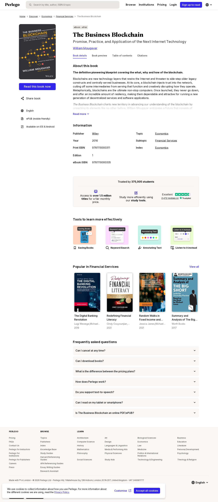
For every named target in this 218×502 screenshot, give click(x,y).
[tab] (80, 56)
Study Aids (110, 459)
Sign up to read (191, 4)
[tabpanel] (136, 114)
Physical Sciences (113, 453)
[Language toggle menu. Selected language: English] (209, 5)
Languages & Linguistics (116, 445)
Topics (43, 438)
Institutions (146, 4)
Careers (12, 463)
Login (173, 4)
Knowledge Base (48, 449)
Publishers (45, 441)
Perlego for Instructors (19, 449)
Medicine (142, 449)
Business (181, 438)
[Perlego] (12, 5)
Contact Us (14, 445)
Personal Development (188, 449)
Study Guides (46, 453)
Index (43, 445)
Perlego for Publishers (19, 459)
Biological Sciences (147, 438)
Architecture (82, 438)
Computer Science (86, 441)
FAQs (11, 441)
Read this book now (37, 86)
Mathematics (83, 449)
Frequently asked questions (95, 342)
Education (182, 441)
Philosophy (82, 453)
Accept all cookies (147, 490)
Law (139, 445)
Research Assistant (49, 471)
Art (106, 438)
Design (108, 441)
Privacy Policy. (61, 492)
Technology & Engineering (150, 459)
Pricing (161, 4)
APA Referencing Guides (51, 463)
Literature (181, 445)
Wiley (95, 133)
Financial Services (166, 140)
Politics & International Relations (148, 454)
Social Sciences (84, 459)
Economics (161, 133)
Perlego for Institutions (14, 454)
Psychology (182, 453)
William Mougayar (85, 48)
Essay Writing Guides (50, 467)
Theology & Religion (186, 459)
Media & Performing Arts (116, 449)
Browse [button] (131, 4)
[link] (87, 301)
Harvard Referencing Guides (50, 458)
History (80, 445)
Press (11, 467)
